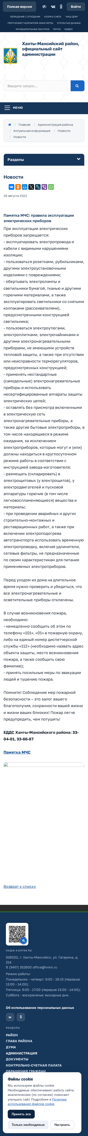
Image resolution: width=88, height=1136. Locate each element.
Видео (69, 29)
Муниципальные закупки (32, 29)
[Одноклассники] (61, 6)
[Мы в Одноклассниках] (21, 1017)
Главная (24, 124)
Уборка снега (52, 16)
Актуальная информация (31, 131)
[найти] (77, 85)
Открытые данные (69, 23)
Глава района (19, 1041)
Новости (64, 131)
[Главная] (10, 124)
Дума (11, 1047)
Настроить (62, 1125)
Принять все (21, 1114)
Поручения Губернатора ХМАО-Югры (30, 23)
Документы (17, 1059)
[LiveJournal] (38, 187)
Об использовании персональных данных (40, 1008)
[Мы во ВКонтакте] (10, 1017)
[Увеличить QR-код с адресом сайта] (17, 934)
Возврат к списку (20, 886)
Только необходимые (28, 1125)
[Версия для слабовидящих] (44, 6)
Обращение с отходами (25, 16)
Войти (76, 6)
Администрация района (55, 124)
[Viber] (44, 187)
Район (12, 1035)
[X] (31, 187)
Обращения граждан (26, 1071)
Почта (57, 29)
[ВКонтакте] (53, 6)
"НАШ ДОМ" (71, 16)
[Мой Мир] (24, 187)
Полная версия (19, 6)
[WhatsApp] (51, 187)
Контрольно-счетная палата (34, 1065)
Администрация (21, 1053)
